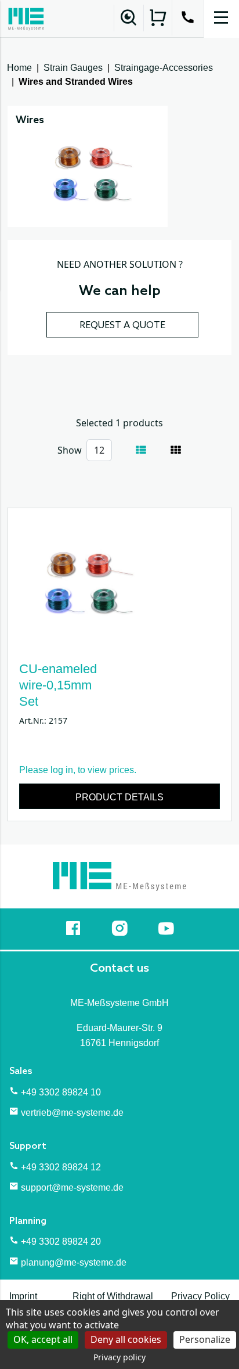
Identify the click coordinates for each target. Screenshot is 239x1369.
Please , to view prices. (77, 770)
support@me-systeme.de (72, 1187)
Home (19, 68)
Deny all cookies (125, 1339)
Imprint (23, 1296)
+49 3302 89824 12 (61, 1167)
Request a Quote (122, 325)
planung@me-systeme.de (73, 1262)
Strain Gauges (73, 68)
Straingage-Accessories (163, 68)
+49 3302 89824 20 (61, 1241)
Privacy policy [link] (119, 1357)
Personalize (204, 1339)
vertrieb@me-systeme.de (72, 1113)
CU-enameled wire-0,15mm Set (58, 685)
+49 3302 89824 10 (61, 1092)
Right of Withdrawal (113, 1296)
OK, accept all (43, 1339)
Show (69, 450)
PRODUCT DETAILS (119, 797)
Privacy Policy (200, 1296)
